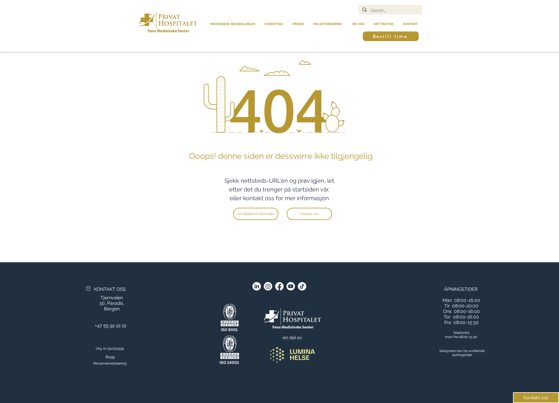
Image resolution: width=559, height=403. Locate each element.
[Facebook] (279, 286)
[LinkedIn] (256, 286)
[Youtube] (290, 286)
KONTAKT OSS (110, 289)
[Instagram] (268, 286)
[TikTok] (302, 286)
